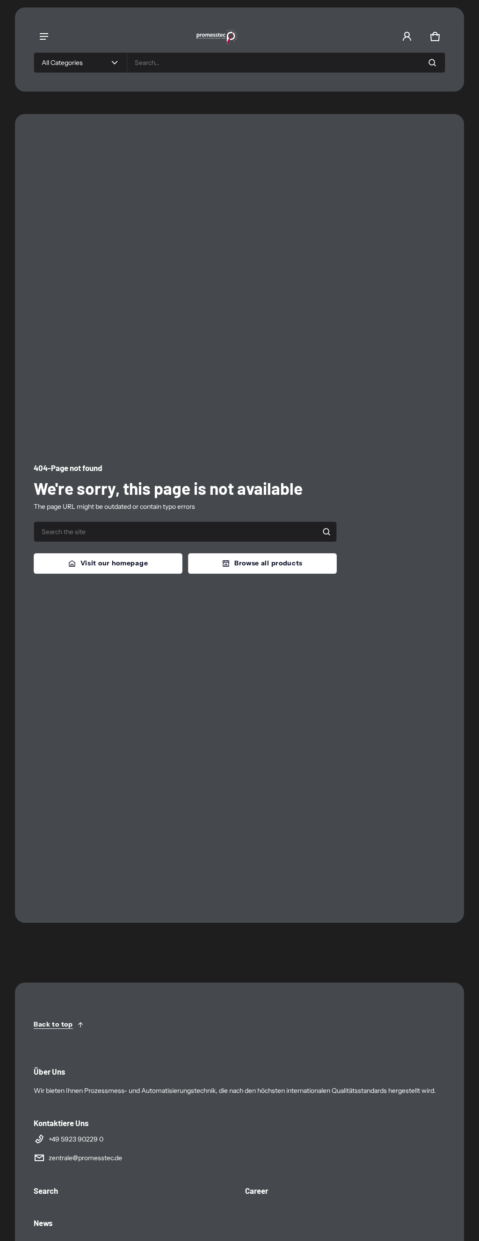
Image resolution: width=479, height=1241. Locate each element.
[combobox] (286, 62)
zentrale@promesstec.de (85, 1158)
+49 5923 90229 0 (76, 1139)
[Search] (326, 531)
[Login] (407, 36)
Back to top (53, 1024)
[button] (435, 36)
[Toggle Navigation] (44, 36)
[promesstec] (221, 36)
